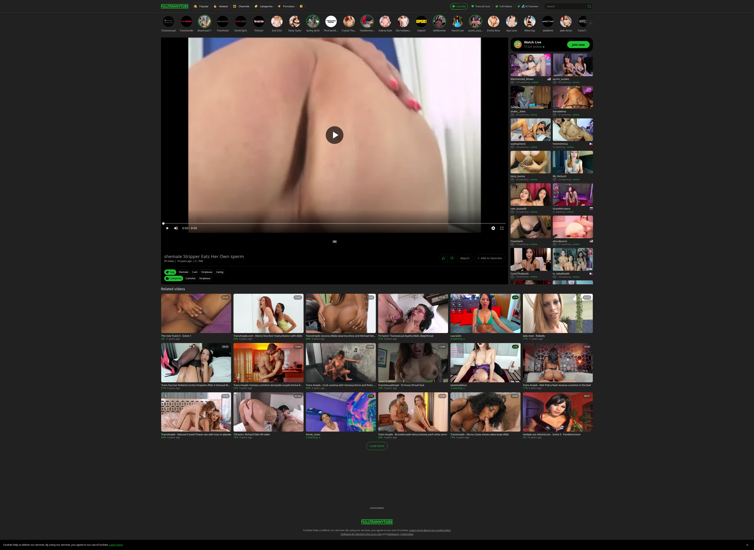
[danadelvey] (573, 101)
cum (194, 272)
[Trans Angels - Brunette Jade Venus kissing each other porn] (413, 415)
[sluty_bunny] (531, 166)
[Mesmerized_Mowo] (531, 69)
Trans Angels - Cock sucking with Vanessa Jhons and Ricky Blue (341, 385)
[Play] (334, 135)
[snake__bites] (531, 101)
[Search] (589, 6)
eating (219, 272)
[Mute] (176, 228)
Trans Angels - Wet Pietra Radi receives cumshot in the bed (557, 385)
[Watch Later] (301, 6)
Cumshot (190, 278)
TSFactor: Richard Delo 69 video (251, 434)
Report (464, 258)
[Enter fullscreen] (502, 228)
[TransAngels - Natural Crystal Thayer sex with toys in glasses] (196, 415)
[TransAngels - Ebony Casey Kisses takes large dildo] (485, 415)
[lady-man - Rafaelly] (558, 317)
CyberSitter (407, 534)
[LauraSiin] (485, 317)
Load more (377, 446)
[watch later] (165, 298)
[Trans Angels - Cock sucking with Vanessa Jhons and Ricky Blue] (341, 366)
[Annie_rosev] (341, 415)
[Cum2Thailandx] (531, 263)
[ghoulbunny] (573, 231)
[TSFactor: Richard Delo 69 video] (268, 415)
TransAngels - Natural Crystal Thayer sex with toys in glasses (196, 434)
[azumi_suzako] (573, 69)
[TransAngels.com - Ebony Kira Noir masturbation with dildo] (268, 317)
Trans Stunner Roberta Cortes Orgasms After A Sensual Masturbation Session (196, 385)
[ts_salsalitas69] (573, 263)
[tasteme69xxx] (485, 366)
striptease (206, 272)
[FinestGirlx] (531, 231)
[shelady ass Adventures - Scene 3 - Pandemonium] (558, 415)
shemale (183, 272)
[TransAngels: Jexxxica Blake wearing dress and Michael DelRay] (341, 317)
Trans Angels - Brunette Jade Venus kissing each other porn (412, 434)
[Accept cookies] (747, 544)
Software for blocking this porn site (361, 534)
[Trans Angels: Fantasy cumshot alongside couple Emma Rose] (268, 366)
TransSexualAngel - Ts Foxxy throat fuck (401, 385)
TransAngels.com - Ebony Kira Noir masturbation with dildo (267, 336)
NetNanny (393, 534)
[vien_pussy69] (531, 198)
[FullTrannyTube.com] (174, 6)
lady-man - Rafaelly (534, 336)
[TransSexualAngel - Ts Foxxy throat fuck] (413, 366)
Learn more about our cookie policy (430, 530)
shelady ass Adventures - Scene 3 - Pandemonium (552, 434)
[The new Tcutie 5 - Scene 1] (196, 317)
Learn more (116, 544)
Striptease (204, 278)
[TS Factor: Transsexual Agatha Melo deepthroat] (413, 317)
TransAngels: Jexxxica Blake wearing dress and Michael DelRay (340, 336)
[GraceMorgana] (573, 198)
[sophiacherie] (531, 133)
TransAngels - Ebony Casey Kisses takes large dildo (479, 434)
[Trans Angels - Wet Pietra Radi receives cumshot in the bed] (558, 366)
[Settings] (493, 228)
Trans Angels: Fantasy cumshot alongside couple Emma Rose (268, 385)
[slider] (334, 223)
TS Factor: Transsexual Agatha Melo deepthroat (405, 336)
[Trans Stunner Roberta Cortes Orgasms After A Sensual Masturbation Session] (196, 366)
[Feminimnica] (573, 133)
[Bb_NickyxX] (573, 166)
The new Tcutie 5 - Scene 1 (176, 336)
